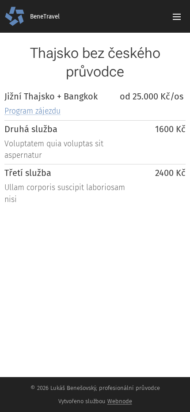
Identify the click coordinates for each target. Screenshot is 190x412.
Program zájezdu (32, 111)
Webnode (119, 401)
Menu (177, 16)
